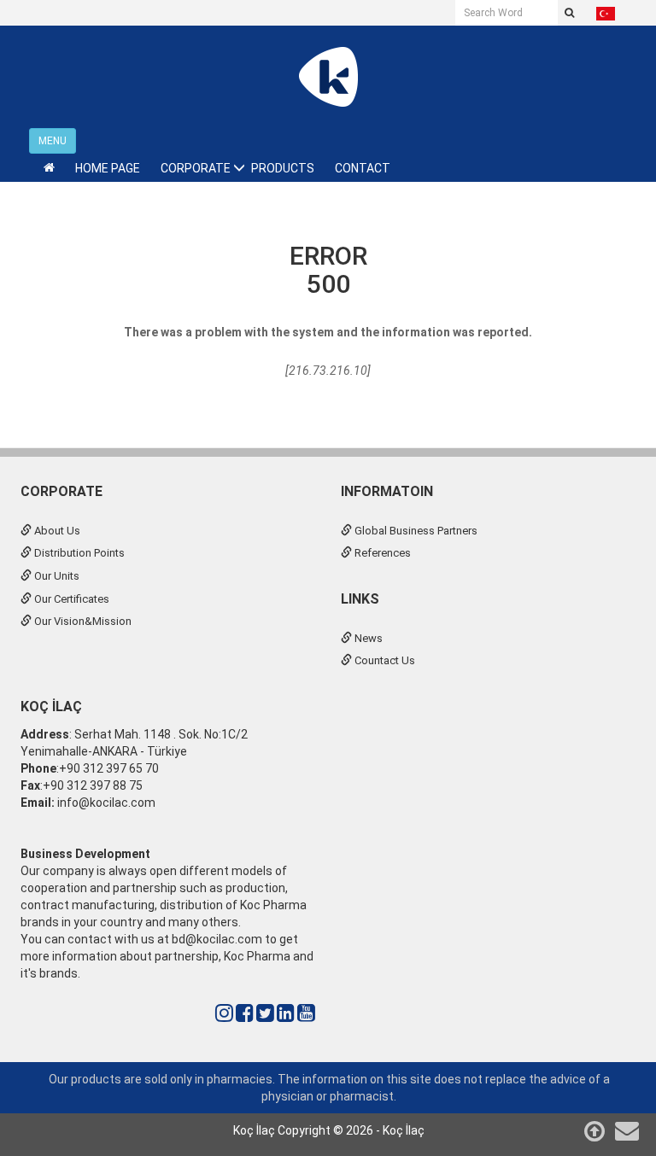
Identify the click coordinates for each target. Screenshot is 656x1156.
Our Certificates (70, 599)
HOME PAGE (107, 168)
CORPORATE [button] (196, 168)
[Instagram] (224, 1013)
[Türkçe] (606, 13)
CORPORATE (61, 491)
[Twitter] (265, 1013)
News (367, 638)
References (381, 552)
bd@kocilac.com (217, 939)
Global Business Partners (414, 530)
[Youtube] (306, 1013)
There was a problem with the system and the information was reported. (328, 332)
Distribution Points (78, 552)
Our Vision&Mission (82, 621)
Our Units (55, 575)
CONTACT (362, 168)
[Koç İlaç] (328, 76)
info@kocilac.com (105, 802)
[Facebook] (245, 1013)
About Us (56, 530)
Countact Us (383, 660)
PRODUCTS (282, 168)
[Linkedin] (286, 1013)
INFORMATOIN (387, 491)
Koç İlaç (51, 706)
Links (360, 599)
